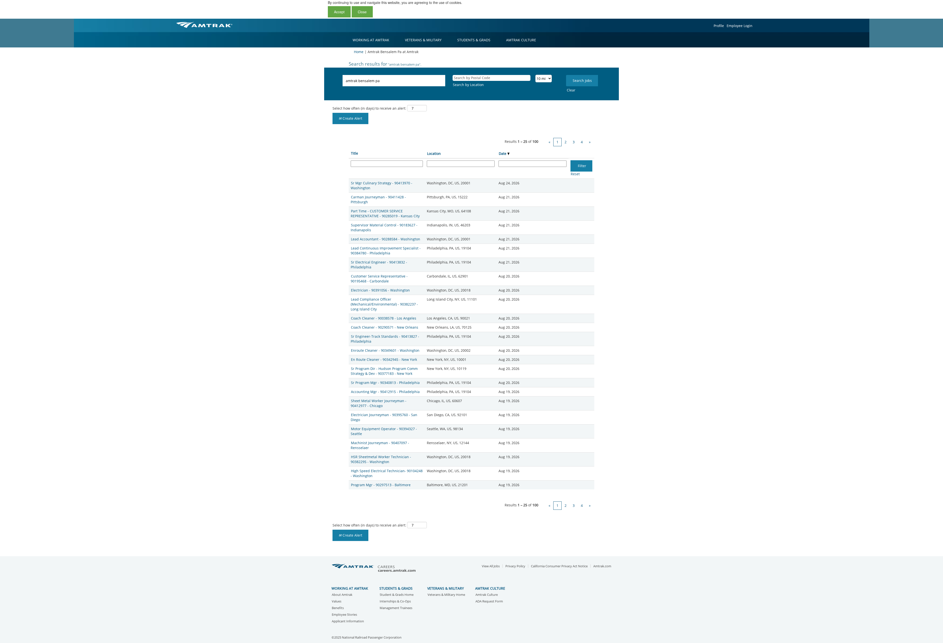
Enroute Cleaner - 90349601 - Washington (385, 350)
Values (336, 601)
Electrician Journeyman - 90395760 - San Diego (384, 417)
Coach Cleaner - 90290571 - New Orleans (384, 327)
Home (358, 51)
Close (362, 11)
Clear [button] (571, 90)
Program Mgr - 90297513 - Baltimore (381, 484)
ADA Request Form (489, 601)
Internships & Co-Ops (395, 601)
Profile (719, 25)
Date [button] (503, 153)
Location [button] (434, 153)
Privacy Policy (515, 566)
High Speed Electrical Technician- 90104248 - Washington (387, 473)
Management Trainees (396, 608)
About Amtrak (342, 595)
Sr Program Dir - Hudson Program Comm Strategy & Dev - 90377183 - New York (384, 371)
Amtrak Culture (486, 595)
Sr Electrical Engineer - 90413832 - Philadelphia (379, 264)
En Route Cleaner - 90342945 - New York (384, 359)
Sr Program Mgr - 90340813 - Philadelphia (385, 382)
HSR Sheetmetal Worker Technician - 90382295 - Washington (381, 459)
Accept (339, 11)
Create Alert (352, 118)
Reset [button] (575, 174)
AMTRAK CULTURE (521, 40)
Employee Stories (344, 615)
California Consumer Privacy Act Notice (559, 566)
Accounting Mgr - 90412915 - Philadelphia (385, 391)
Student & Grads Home (397, 595)
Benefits (338, 608)
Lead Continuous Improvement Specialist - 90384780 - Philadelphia (386, 250)
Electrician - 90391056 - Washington (380, 290)
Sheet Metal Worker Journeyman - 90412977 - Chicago (378, 403)
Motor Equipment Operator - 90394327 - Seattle (384, 431)
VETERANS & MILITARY (423, 40)
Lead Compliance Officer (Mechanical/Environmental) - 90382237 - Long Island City (384, 304)
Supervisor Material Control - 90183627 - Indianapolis (384, 227)
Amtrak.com (602, 566)
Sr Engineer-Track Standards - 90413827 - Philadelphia (385, 339)
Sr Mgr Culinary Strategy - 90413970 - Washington (381, 185)
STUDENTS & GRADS (473, 40)
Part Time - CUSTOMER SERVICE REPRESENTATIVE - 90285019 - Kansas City (385, 213)
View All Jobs (491, 566)
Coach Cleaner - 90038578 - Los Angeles (383, 318)
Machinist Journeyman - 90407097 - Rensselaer (380, 445)
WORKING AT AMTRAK (371, 40)
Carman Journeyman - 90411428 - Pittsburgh (378, 199)
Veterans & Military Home (446, 595)
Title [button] (354, 153)
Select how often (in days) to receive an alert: (369, 108)
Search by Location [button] (468, 84)
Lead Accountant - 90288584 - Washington (385, 239)
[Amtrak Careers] (374, 568)
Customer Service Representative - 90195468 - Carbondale (379, 278)
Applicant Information (348, 621)
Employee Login (739, 25)
